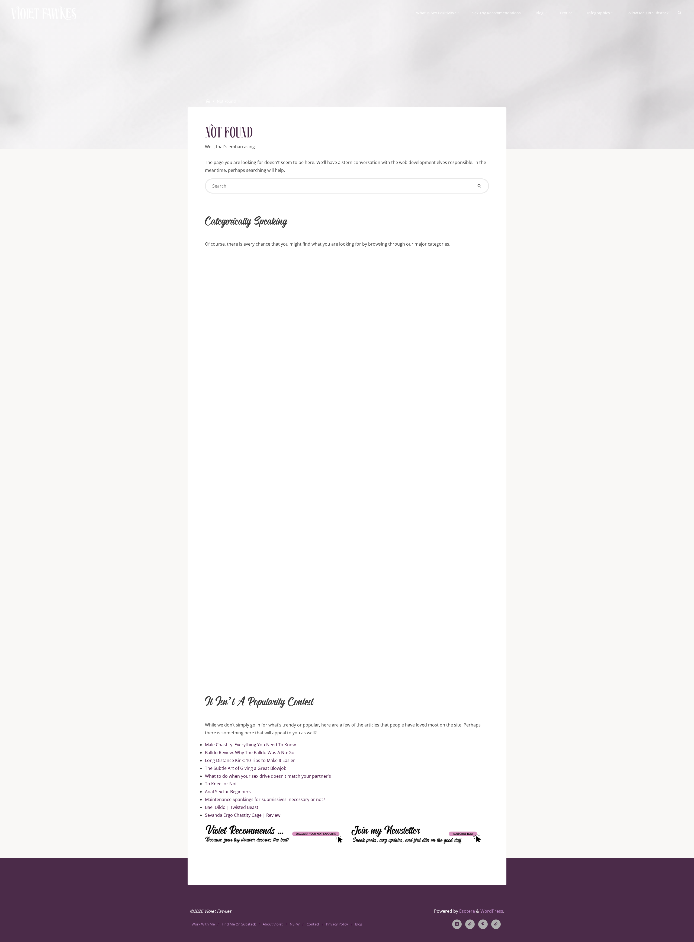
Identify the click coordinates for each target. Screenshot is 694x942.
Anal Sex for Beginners (228, 792)
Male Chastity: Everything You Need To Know (250, 745)
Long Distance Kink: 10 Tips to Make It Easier (250, 760)
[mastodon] (496, 924)
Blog (358, 924)
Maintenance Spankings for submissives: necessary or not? (265, 799)
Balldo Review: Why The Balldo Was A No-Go (249, 752)
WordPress (491, 911)
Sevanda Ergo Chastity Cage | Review (242, 815)
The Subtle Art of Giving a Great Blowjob (246, 768)
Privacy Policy (337, 924)
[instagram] (457, 924)
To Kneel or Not (221, 784)
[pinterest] (483, 924)
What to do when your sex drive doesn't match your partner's (268, 776)
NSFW (295, 924)
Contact (313, 924)
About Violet (273, 924)
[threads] (470, 924)
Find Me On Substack (239, 924)
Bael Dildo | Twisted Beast (231, 807)
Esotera (466, 911)
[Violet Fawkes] (44, 13)
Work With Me (203, 924)
